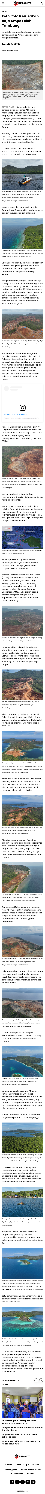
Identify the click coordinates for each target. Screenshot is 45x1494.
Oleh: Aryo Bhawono (11, 51)
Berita (9, 1465)
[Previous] (36, 1380)
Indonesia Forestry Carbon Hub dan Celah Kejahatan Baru (19, 1444)
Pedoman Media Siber (31, 1470)
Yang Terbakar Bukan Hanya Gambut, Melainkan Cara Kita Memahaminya (20, 1438)
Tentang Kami (11, 1470)
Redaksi (30, 1474)
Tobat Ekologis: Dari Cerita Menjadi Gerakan (19, 1431)
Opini (27, 1465)
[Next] (41, 1380)
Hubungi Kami (17, 1474)
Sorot (18, 1465)
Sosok (36, 1465)
